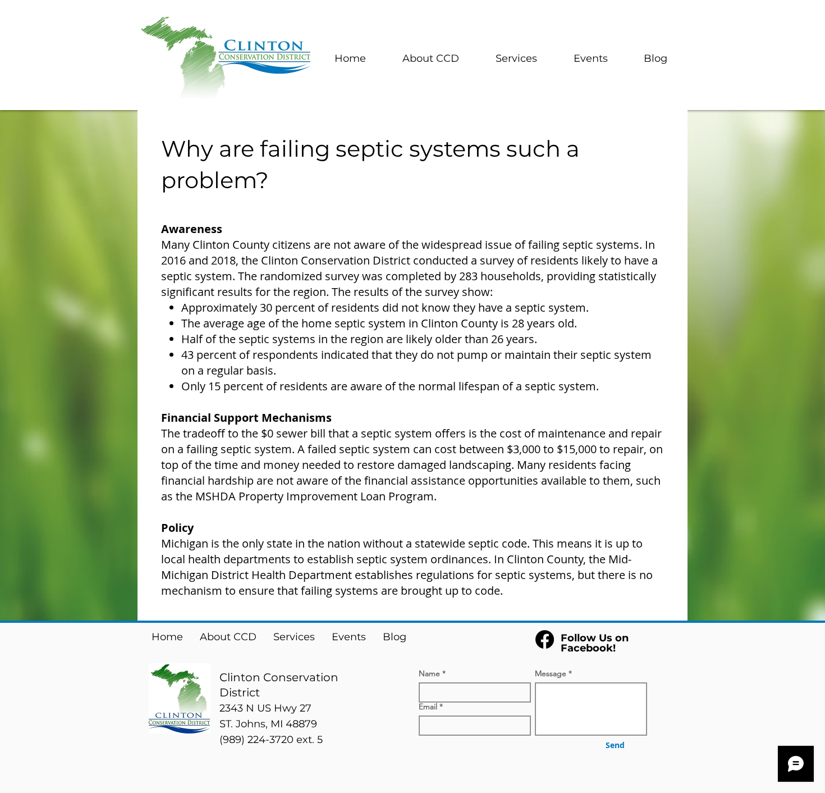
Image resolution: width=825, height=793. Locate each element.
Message (550, 673)
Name (429, 673)
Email (428, 706)
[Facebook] (544, 639)
